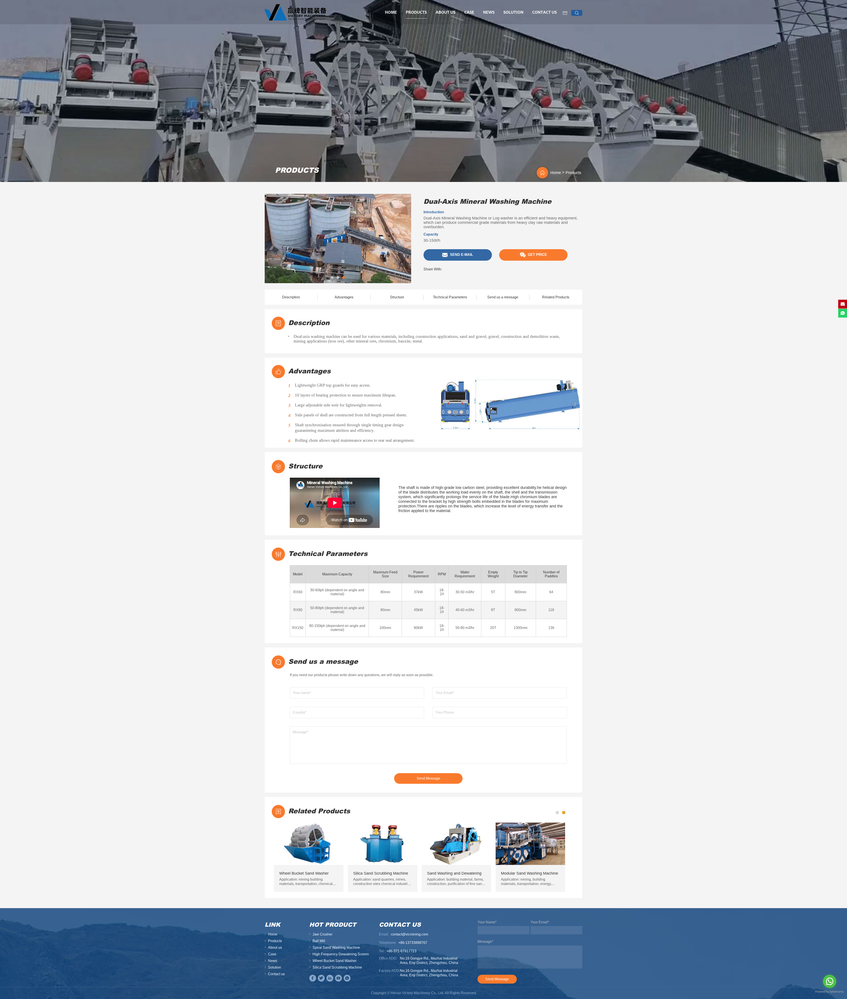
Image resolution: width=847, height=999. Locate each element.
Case (469, 13)
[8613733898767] (842, 313)
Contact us (544, 13)
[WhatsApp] (347, 978)
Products (416, 13)
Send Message (428, 778)
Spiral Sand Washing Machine (336, 947)
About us (445, 13)
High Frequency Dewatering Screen (341, 954)
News (489, 13)
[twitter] (321, 978)
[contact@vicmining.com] (842, 304)
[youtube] (338, 978)
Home (391, 13)
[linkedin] (329, 978)
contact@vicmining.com (409, 934)
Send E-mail (461, 255)
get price (537, 255)
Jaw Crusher (322, 934)
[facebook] (312, 978)
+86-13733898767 (412, 943)
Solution (513, 13)
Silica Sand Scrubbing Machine (337, 967)
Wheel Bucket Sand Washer (334, 961)
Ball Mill (319, 941)
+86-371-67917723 (401, 951)
